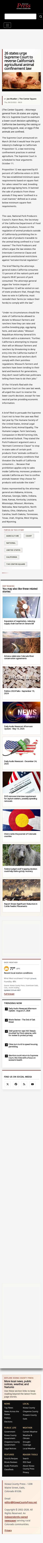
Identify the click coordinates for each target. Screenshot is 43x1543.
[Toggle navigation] (7, 25)
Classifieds (8, 1469)
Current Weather (30, 1431)
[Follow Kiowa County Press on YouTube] (32, 1084)
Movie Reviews (10, 1462)
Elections (8, 1421)
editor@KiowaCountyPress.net (21, 1502)
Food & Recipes (11, 1458)
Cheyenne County (30, 1411)
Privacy (26, 1472)
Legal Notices (10, 1448)
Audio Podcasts (11, 1465)
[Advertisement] (21, 1186)
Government (9, 1431)
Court (29, 536)
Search (26, 1458)
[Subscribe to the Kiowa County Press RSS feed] (24, 1084)
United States (13, 550)
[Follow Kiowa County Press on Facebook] (16, 1084)
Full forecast (9, 994)
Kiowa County (29, 1407)
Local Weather (29, 1448)
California (11, 557)
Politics (7, 1418)
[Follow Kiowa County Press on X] (7, 1084)
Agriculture (12, 536)
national (10, 543)
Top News (8, 1407)
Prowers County (30, 1415)
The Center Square (15, 564)
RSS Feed (27, 1462)
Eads (25, 1418)
